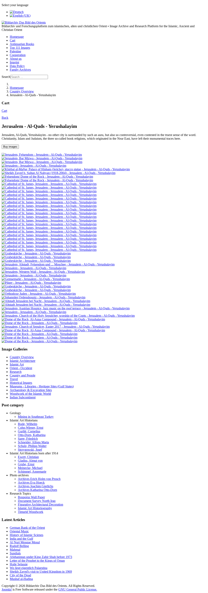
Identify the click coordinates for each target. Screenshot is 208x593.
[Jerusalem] (34, 165)
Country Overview (22, 357)
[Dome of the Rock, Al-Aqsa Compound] (53, 319)
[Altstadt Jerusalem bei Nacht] (46, 301)
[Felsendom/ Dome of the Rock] (47, 176)
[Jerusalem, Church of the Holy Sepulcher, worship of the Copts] (68, 315)
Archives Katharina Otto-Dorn (37, 490)
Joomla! (7, 589)
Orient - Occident (21, 368)
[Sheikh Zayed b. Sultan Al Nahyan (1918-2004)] (58, 173)
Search (6, 76)
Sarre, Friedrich (28, 438)
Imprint (14, 62)
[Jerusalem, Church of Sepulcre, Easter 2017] (56, 326)
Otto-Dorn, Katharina (32, 435)
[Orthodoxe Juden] (39, 293)
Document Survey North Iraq (36, 501)
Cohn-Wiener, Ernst (30, 427)
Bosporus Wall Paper (31, 497)
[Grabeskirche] (36, 253)
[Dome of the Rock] (39, 323)
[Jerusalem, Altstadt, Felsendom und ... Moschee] (58, 264)
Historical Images (21, 382)
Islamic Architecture (22, 360)
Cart (12, 40)
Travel (14, 379)
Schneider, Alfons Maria (33, 442)
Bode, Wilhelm (27, 424)
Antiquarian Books (22, 44)
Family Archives (20, 69)
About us (16, 58)
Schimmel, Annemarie (32, 471)
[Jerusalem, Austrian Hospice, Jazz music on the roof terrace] (66, 308)
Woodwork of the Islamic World (30, 393)
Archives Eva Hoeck (31, 482)
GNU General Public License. (77, 589)
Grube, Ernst (26, 464)
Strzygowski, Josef (30, 449)
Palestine (15, 51)
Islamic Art (17, 364)
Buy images (10, 146)
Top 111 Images (20, 47)
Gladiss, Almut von (30, 460)
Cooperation (18, 55)
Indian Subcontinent (23, 397)
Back (5, 117)
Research (16, 371)
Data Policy (17, 66)
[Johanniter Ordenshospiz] (43, 297)
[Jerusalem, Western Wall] (43, 271)
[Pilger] (31, 282)
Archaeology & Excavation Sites (31, 390)
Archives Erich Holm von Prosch (39, 479)
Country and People (22, 375)
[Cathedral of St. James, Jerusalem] (49, 184)
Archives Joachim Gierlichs (35, 486)
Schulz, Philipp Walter (32, 446)
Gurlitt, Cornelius (29, 431)
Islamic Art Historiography (35, 508)
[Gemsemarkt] (36, 279)
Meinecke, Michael (30, 468)
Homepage (17, 36)
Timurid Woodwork (30, 512)
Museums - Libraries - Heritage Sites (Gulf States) (42, 386)
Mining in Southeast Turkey (36, 416)
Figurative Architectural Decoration (40, 504)
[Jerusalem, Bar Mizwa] (42, 158)
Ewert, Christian (28, 457)
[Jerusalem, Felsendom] (42, 154)
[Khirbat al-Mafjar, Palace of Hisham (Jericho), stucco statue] (66, 169)
